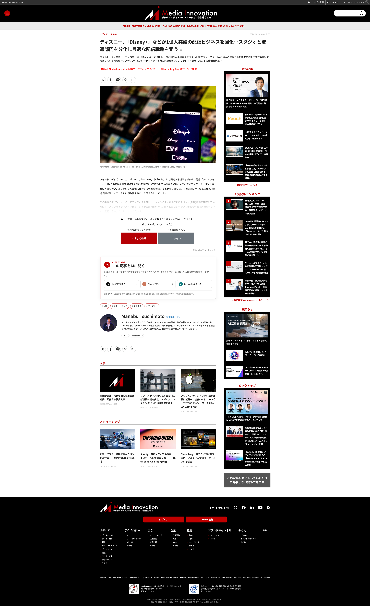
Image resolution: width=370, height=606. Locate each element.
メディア (105, 530)
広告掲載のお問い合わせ (169, 577)
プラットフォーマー (110, 549)
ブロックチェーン (134, 538)
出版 (104, 552)
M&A (174, 542)
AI (127, 535)
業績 (174, 538)
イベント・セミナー (248, 538)
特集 (189, 530)
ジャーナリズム (108, 559)
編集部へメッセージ (152, 577)
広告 (150, 530)
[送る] (118, 80)
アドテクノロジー (157, 535)
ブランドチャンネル (219, 530)
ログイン (163, 519)
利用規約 (183, 577)
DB (265, 530)
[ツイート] (103, 80)
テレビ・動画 (107, 538)
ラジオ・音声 (107, 556)
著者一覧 (103, 577)
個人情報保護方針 (214, 577)
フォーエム (214, 535)
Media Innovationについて (117, 577)
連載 (191, 538)
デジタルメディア (109, 535)
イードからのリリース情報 (260, 577)
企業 (173, 530)
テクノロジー (132, 530)
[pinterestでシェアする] (125, 80)
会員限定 (137, 306)
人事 (105, 306)
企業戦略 (176, 535)
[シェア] (110, 80)
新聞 (104, 542)
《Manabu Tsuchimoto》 (204, 250)
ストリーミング (120, 306)
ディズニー (152, 306)
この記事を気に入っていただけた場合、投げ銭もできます (247, 480)
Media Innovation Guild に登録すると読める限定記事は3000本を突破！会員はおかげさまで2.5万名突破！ (185, 25)
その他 (104, 563)
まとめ (191, 545)
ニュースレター (195, 542)
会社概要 (246, 577)
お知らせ (244, 535)
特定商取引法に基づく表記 (231, 577)
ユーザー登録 (206, 519)
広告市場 (153, 542)
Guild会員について (136, 577)
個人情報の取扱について (197, 577)
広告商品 (153, 538)
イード (212, 538)
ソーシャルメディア (110, 545)
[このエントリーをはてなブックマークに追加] (133, 80)
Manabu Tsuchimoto (143, 316)
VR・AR (130, 542)
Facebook (136, 335)
